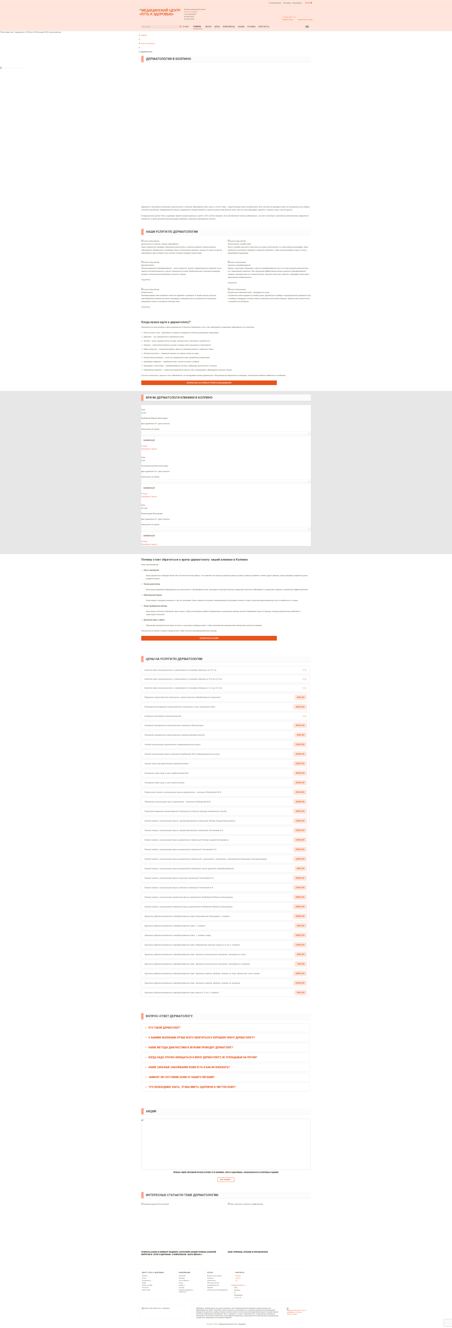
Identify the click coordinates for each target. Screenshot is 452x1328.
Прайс (144, 1283)
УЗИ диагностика (213, 1283)
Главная (144, 35)
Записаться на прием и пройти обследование (209, 383)
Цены (217, 26)
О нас (186, 26)
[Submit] (180, 26)
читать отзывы (292, 1314)
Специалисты (146, 1280)
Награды (182, 1278)
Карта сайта (146, 1290)
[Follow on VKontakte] (309, 3)
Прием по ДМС (147, 1285)
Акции (241, 26)
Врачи (208, 26)
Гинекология (211, 1280)
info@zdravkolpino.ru (238, 1285)
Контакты (297, 2)
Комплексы (229, 26)
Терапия (210, 1287)
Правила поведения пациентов (186, 1291)
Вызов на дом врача (214, 1276)
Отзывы (287, 2)
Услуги (197, 26)
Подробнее (145, 279)
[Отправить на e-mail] (306, 3)
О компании (275, 2)
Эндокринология (213, 1285)
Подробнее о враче (149, 449)
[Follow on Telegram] (311, 3)
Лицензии (182, 1276)
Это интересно (184, 1280)
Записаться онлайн (209, 638)
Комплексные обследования (217, 1290)
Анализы (210, 1278)
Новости (182, 1285)
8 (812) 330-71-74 (238, 1278)
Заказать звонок (287, 20)
